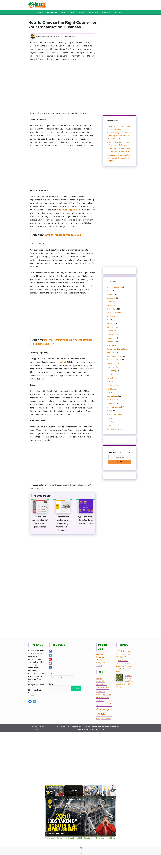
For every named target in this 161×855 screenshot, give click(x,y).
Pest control (111, 385)
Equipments (111, 334)
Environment (111, 331)
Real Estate (111, 400)
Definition (99, 694)
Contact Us (100, 657)
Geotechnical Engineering (116, 349)
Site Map (99, 665)
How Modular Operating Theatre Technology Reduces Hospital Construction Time (119, 135)
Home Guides (112, 353)
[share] (112, 798)
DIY (108, 320)
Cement (100, 681)
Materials (40, 12)
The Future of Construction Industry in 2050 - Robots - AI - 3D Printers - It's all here (80, 799)
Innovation (110, 367)
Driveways (110, 327)
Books (64, 12)
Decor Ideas (111, 316)
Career (109, 302)
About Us (31, 696)
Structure (110, 418)
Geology (110, 345)
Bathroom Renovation (115, 287)
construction (100, 691)
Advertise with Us (102, 660)
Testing (109, 425)
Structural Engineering (115, 414)
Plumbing (110, 389)
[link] (48, 799)
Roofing (109, 411)
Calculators (111, 298)
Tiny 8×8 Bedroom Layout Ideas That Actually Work (123, 654)
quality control (106, 718)
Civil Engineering (101, 684)
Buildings (110, 294)
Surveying (110, 422)
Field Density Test (102, 697)
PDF (98, 718)
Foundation (111, 342)
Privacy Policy (101, 663)
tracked (62, 362)
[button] (124, 12)
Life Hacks (111, 374)
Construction (93, 12)
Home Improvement (114, 356)
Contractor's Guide (114, 313)
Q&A (108, 393)
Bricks (99, 678)
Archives (52, 674)
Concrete (81, 12)
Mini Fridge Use (103, 711)
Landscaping (111, 371)
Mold (108, 382)
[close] (81, 848)
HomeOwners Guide (114, 360)
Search (51, 684)
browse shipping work (70, 210)
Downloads (106, 12)
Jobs (72, 12)
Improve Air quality (113, 363)
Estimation (110, 338)
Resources (110, 403)
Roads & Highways (114, 407)
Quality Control (52, 12)
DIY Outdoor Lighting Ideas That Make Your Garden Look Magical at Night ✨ (119, 158)
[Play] (93, 790)
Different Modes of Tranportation (63, 235)
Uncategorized (112, 429)
